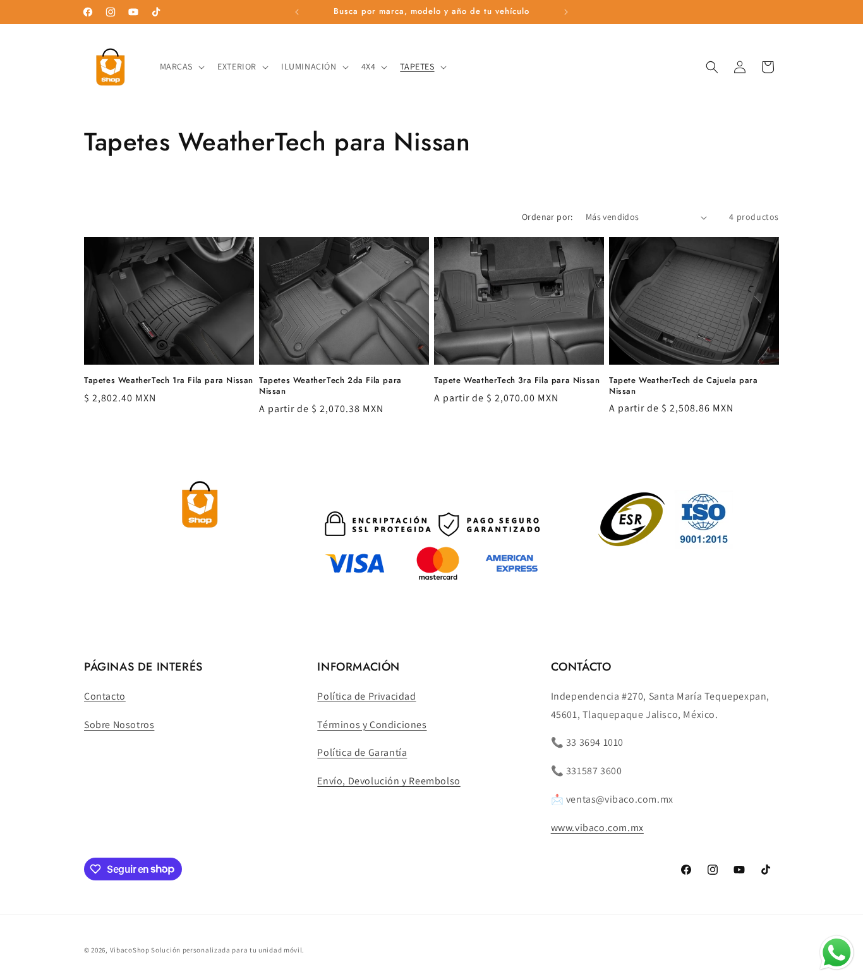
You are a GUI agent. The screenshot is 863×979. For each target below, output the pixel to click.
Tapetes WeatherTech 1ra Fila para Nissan (168, 380)
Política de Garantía (362, 752)
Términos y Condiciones (371, 724)
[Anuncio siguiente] (566, 12)
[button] (181, 66)
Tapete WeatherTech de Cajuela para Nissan (683, 386)
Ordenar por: (547, 216)
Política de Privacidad (366, 696)
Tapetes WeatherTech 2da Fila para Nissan (330, 386)
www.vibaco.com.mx (597, 827)
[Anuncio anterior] (297, 12)
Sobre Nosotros (119, 724)
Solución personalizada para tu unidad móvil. (228, 950)
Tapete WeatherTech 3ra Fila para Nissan (517, 380)
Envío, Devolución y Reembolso (388, 780)
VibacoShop (131, 950)
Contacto (105, 696)
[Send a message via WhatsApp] (837, 953)
